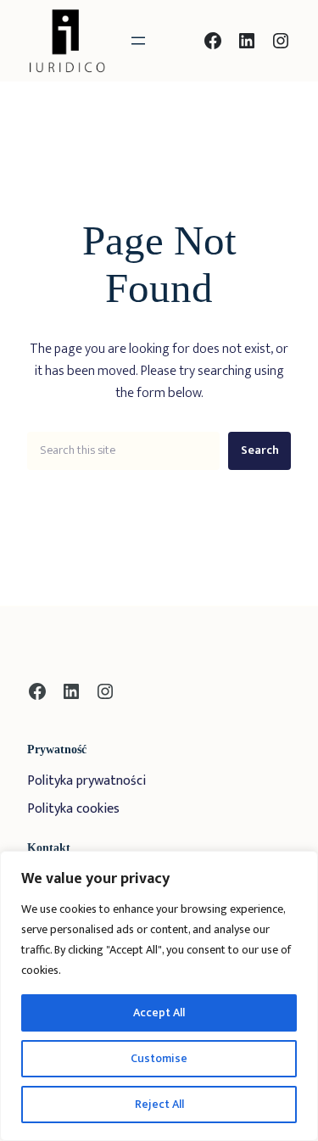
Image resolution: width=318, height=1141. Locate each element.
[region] (159, 996)
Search (260, 450)
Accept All (159, 1012)
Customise (159, 1058)
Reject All (159, 1104)
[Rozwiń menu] (138, 41)
